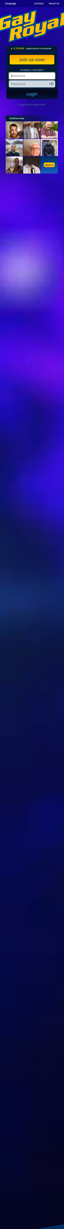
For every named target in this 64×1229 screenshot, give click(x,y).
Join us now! (32, 60)
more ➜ (49, 165)
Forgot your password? (32, 104)
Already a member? (32, 70)
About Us (54, 3)
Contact (39, 3)
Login (32, 94)
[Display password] (51, 83)
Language (10, 3)
